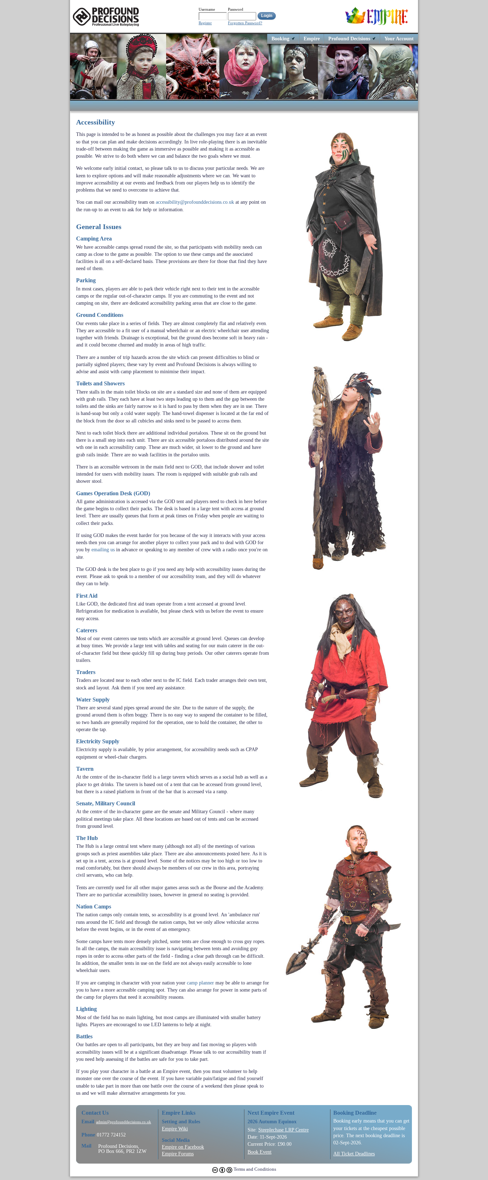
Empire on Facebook (183, 1146)
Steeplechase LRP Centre (283, 1130)
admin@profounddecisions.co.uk (123, 1122)
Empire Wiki (175, 1128)
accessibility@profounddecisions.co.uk (195, 202)
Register (205, 23)
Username (207, 9)
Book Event (260, 1151)
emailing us (103, 549)
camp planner (200, 983)
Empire (312, 38)
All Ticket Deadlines (354, 1153)
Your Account (399, 38)
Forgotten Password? (245, 23)
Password (235, 9)
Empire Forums (178, 1153)
